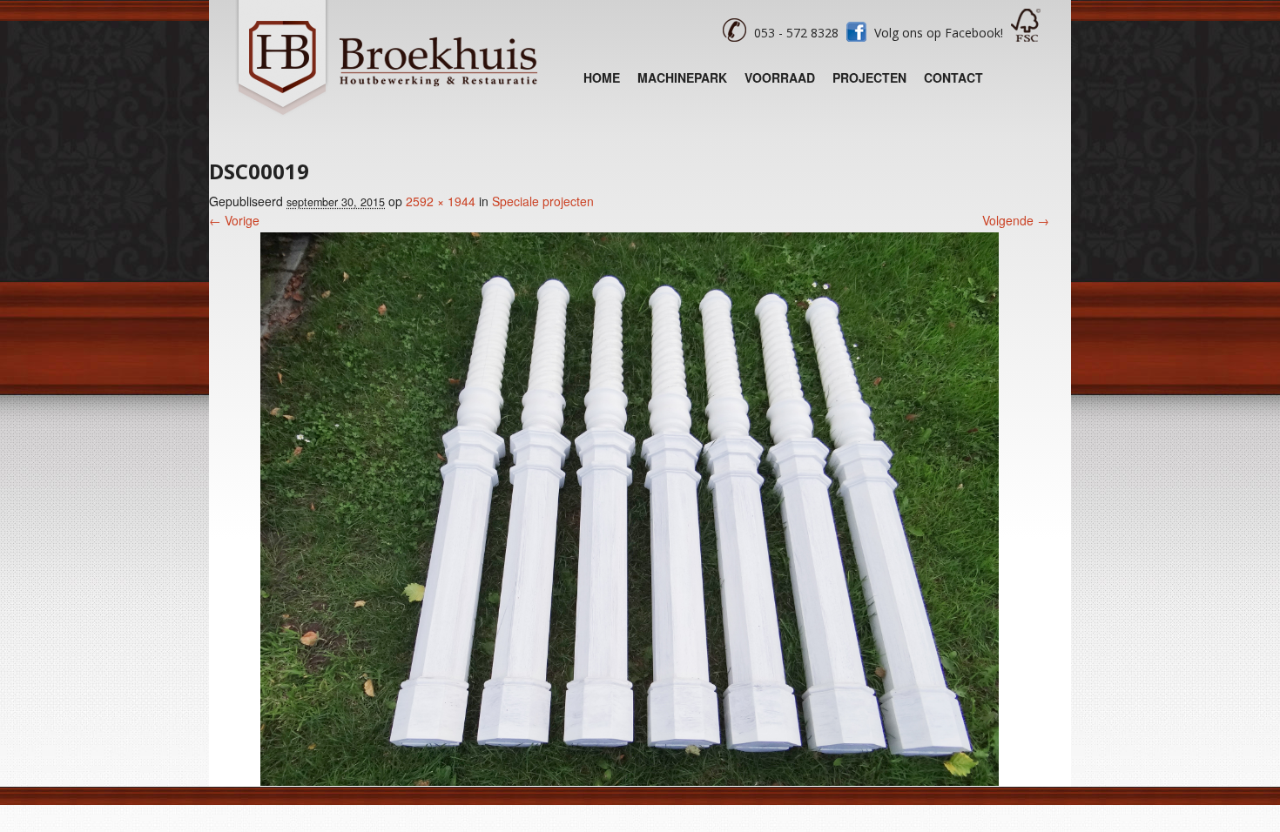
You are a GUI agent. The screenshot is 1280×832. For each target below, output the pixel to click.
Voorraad (779, 77)
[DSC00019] (629, 780)
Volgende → (1015, 220)
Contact (953, 77)
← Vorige (234, 220)
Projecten (869, 77)
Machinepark (682, 77)
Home (601, 77)
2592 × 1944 (440, 201)
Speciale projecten (543, 201)
